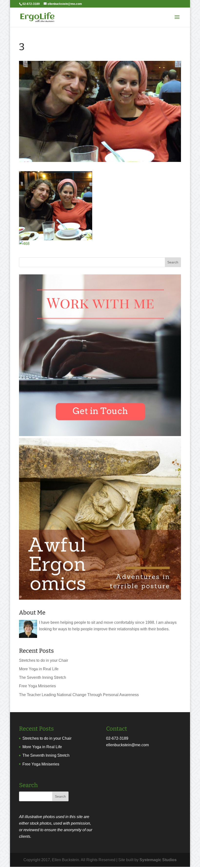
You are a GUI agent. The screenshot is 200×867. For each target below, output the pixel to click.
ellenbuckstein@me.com (127, 745)
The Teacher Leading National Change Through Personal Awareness (79, 695)
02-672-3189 (117, 738)
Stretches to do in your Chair (43, 660)
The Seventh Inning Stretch (42, 677)
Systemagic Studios (158, 860)
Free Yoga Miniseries (37, 686)
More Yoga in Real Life (39, 669)
